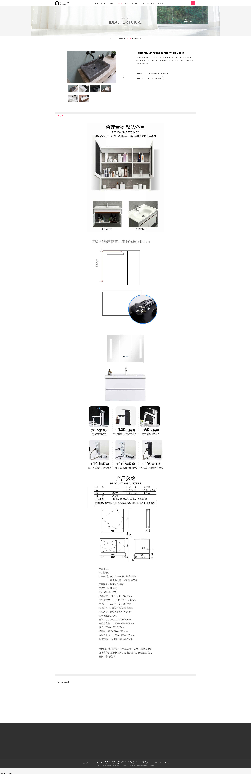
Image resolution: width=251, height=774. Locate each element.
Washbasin (137, 38)
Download (135, 3)
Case (127, 3)
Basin (121, 38)
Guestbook (150, 3)
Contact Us (160, 3)
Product (119, 3)
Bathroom (113, 38)
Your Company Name (104, 765)
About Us (104, 3)
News (112, 3)
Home (96, 3)
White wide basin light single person (156, 73)
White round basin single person (152, 78)
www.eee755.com (6, 773)
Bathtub (128, 38)
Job (142, 3)
